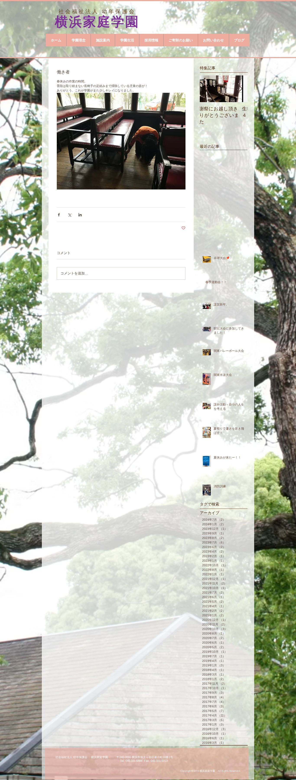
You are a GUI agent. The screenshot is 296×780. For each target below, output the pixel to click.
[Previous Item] (207, 88)
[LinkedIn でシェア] (80, 215)
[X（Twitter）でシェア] (69, 215)
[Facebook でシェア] (59, 215)
